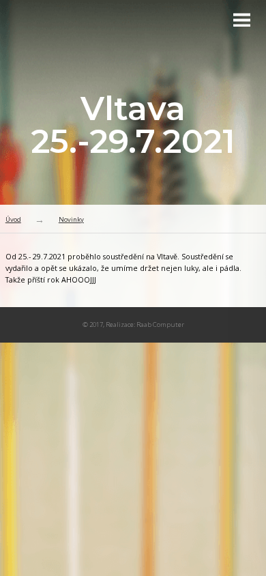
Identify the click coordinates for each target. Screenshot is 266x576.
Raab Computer (160, 324)
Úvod (13, 219)
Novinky (71, 219)
